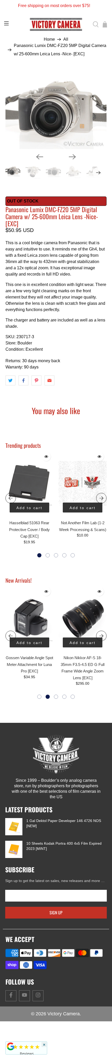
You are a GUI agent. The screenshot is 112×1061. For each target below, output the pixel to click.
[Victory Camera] (56, 24)
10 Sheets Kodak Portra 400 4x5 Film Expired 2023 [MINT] (64, 846)
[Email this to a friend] (49, 380)
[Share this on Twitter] (10, 380)
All (65, 39)
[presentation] (10, 498)
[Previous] (39, 157)
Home (49, 39)
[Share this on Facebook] (23, 380)
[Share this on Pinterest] (36, 380)
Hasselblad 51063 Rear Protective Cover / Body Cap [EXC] (29, 529)
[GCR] (10, 1046)
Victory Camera (63, 1013)
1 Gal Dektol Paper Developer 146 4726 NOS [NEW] (63, 823)
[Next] (72, 157)
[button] (39, 555)
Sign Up (56, 912)
